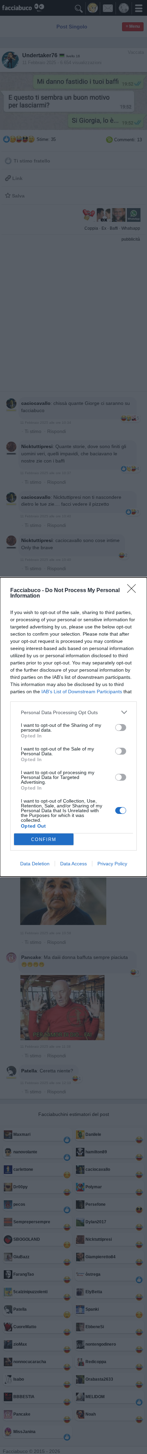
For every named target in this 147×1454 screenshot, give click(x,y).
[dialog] (73, 727)
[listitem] (73, 712)
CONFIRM (43, 839)
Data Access (73, 863)
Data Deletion (35, 863)
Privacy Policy (112, 863)
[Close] (133, 590)
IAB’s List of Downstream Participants (81, 691)
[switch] (120, 727)
